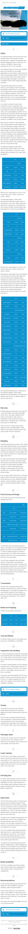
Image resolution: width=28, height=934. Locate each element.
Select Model (10, 7)
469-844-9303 (17, 922)
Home (5, 7)
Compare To (15, 7)
